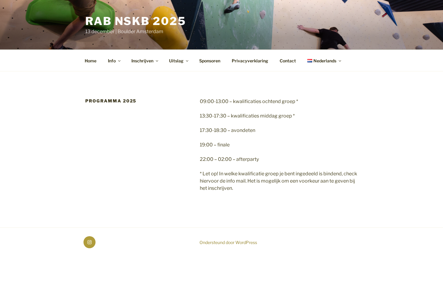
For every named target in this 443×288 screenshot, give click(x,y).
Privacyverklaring (250, 60)
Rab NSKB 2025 (135, 21)
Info (112, 60)
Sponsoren (209, 60)
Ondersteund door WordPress (228, 242)
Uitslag (176, 60)
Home (90, 60)
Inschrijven (142, 60)
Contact (288, 60)
